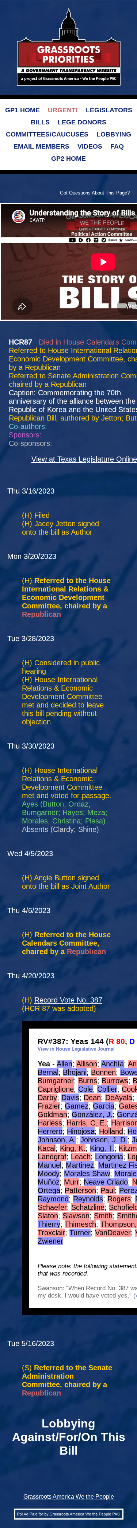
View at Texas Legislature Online (84, 459)
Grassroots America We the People (68, 1497)
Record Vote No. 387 (68, 1000)
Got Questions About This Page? (95, 193)
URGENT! (63, 110)
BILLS (40, 122)
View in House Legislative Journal (76, 1049)
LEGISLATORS (109, 110)
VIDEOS (89, 146)
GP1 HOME (22, 110)
